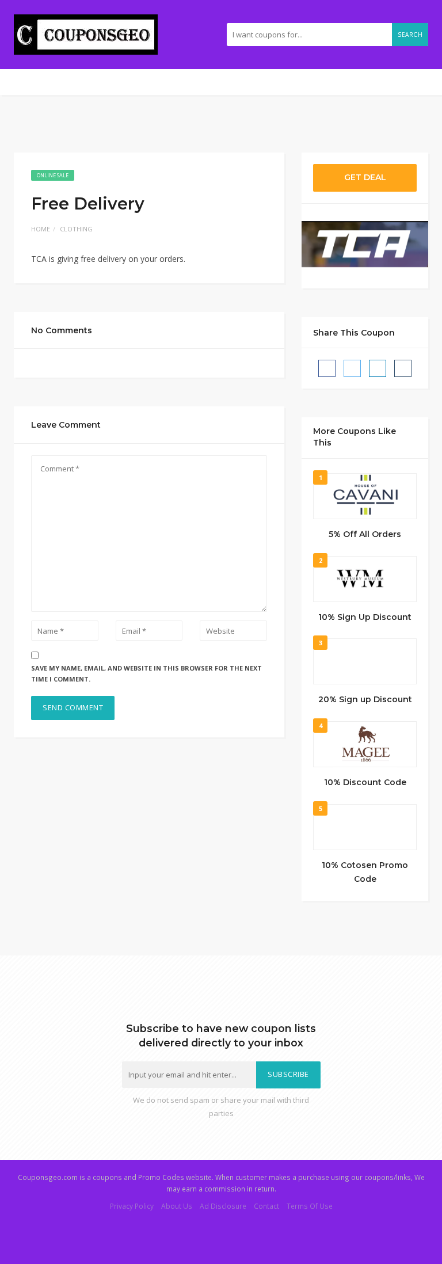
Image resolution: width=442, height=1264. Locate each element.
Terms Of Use (310, 1205)
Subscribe (288, 1074)
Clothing (76, 228)
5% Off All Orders (365, 534)
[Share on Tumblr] (402, 368)
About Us (176, 1205)
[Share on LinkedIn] (377, 368)
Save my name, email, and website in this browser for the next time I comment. (146, 673)
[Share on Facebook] (327, 368)
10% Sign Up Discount (364, 617)
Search (410, 35)
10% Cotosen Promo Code (365, 872)
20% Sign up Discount (365, 699)
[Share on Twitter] (352, 368)
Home (40, 228)
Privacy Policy (132, 1205)
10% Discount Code (365, 782)
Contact (266, 1205)
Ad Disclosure (223, 1205)
